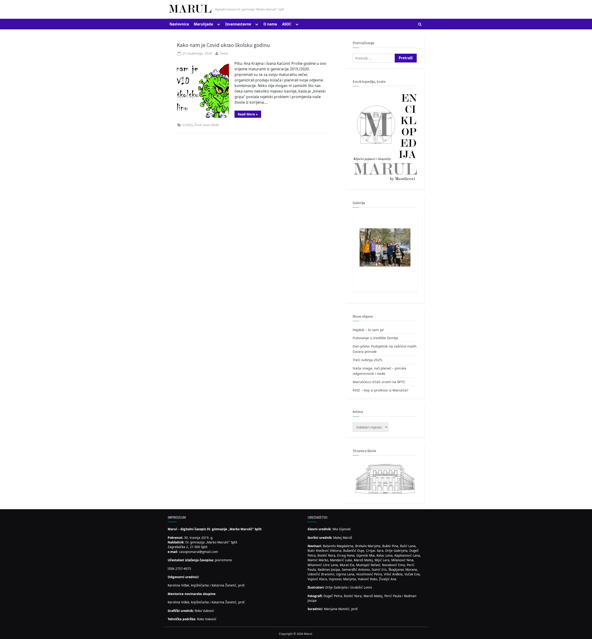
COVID (187, 125)
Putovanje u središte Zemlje (375, 337)
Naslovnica (179, 24)
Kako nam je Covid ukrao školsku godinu (223, 45)
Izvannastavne (238, 24)
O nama (270, 24)
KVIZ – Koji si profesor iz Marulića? (380, 390)
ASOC (286, 24)
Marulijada (203, 24)
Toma (224, 53)
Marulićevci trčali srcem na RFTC (379, 381)
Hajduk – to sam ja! (368, 329)
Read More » (249, 115)
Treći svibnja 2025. (368, 359)
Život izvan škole (206, 125)
